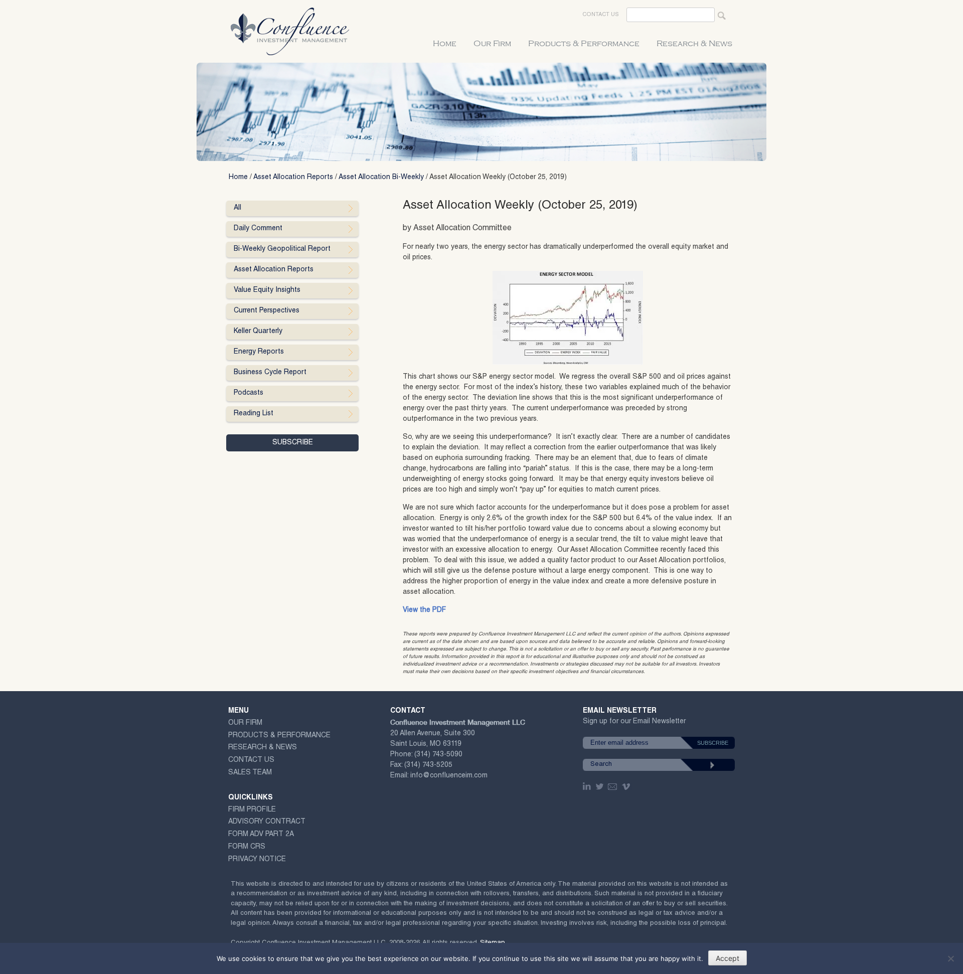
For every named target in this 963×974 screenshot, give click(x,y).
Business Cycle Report (270, 372)
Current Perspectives (266, 310)
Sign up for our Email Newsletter (634, 723)
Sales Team (250, 772)
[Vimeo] (627, 786)
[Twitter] (600, 786)
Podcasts (248, 393)
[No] (950, 958)
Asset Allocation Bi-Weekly (381, 177)
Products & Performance (583, 43)
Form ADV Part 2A (261, 834)
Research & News (694, 43)
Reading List (253, 413)
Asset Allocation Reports (293, 177)
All (237, 208)
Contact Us (600, 15)
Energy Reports (259, 352)
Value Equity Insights (267, 290)
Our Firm (492, 43)
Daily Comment (258, 228)
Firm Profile (252, 810)
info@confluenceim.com (449, 775)
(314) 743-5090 (438, 754)
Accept (727, 958)
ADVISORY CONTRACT (266, 822)
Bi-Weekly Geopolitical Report (282, 249)
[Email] (613, 786)
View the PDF (424, 610)
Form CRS (246, 847)
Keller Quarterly (258, 331)
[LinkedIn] (588, 786)
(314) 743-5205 (428, 765)
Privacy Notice (257, 859)
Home (444, 43)
